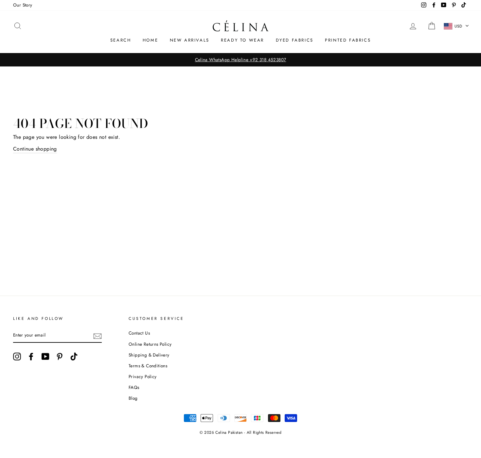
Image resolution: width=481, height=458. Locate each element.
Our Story (22, 5)
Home (150, 40)
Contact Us (139, 333)
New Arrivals (189, 40)
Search (120, 40)
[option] (240, 60)
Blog (133, 398)
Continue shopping (35, 149)
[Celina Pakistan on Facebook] (31, 356)
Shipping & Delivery (149, 355)
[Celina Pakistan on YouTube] (45, 356)
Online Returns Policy (150, 344)
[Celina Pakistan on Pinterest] (59, 356)
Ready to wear (242, 40)
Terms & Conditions (148, 365)
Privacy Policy (143, 376)
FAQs (134, 387)
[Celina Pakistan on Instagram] (17, 356)
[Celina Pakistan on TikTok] (74, 356)
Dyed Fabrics (294, 40)
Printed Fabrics (348, 40)
